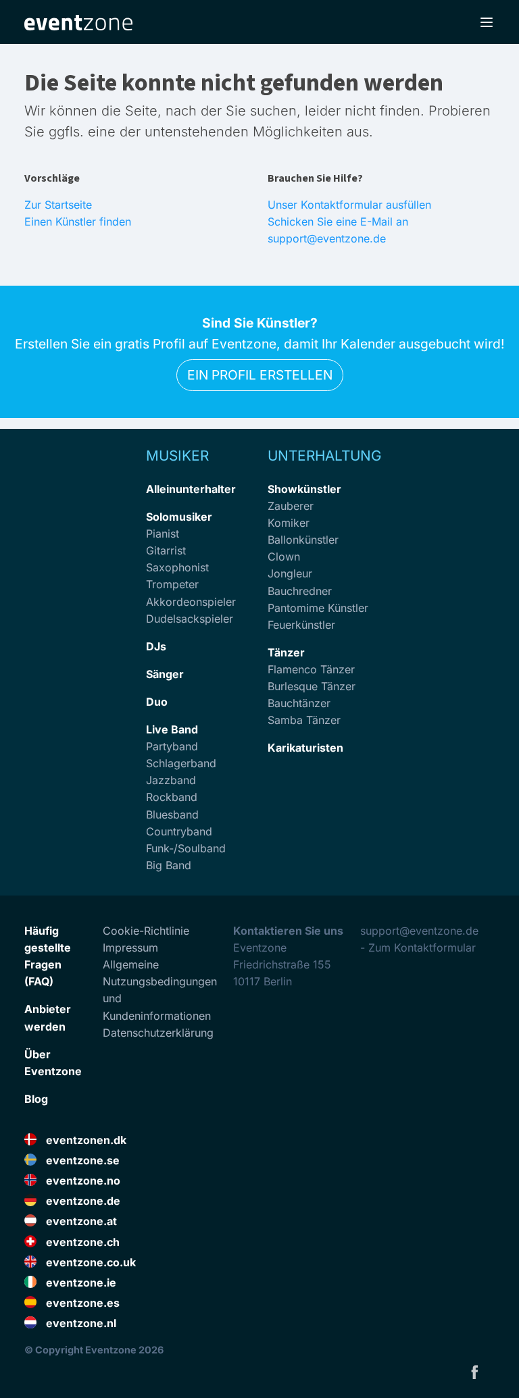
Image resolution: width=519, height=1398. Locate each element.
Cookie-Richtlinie (146, 930)
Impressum (130, 947)
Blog (36, 1099)
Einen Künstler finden (77, 221)
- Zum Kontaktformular (418, 947)
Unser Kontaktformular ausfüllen (349, 204)
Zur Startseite (58, 204)
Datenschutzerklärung (158, 1032)
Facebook (474, 1372)
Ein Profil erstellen (259, 375)
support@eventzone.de (419, 930)
